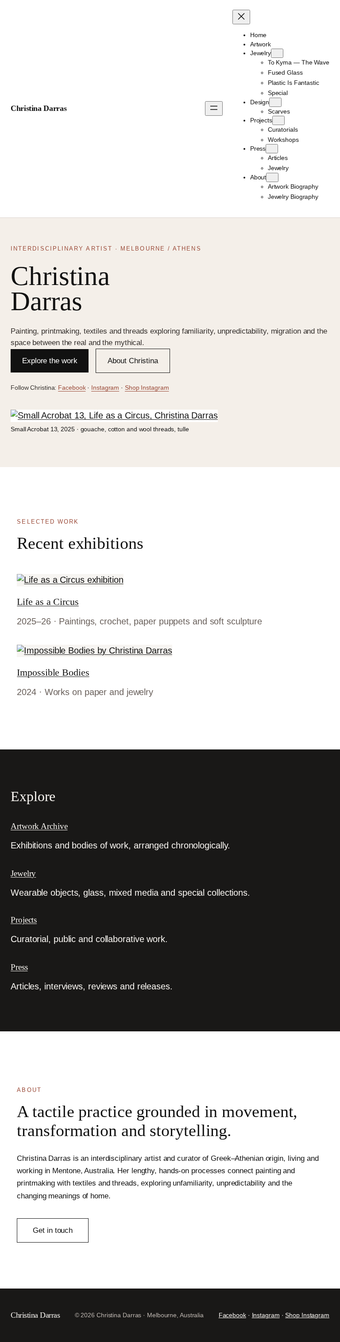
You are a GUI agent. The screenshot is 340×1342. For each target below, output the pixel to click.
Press (19, 967)
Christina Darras (38, 108)
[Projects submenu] (278, 120)
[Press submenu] (272, 148)
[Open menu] (214, 108)
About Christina (133, 361)
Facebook (71, 387)
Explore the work (49, 361)
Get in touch (53, 1230)
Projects (24, 919)
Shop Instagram (147, 387)
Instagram (105, 387)
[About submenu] (272, 177)
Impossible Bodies (53, 672)
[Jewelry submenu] (277, 53)
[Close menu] (241, 17)
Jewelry (23, 873)
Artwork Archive (39, 826)
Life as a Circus (47, 601)
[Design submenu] (275, 102)
